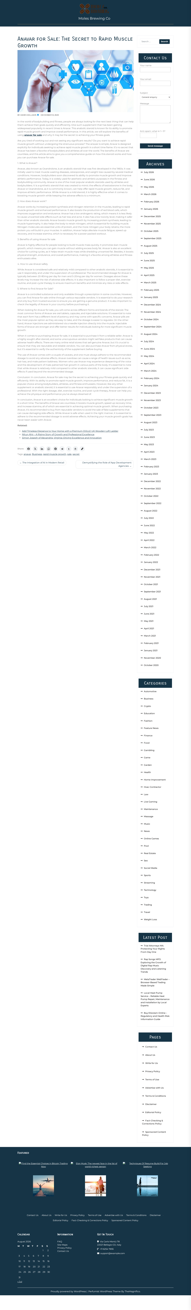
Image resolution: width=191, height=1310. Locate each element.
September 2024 (152, 326)
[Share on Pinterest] (55, 448)
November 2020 (152, 658)
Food (146, 742)
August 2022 (150, 510)
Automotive (150, 691)
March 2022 (150, 547)
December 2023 (152, 393)
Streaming (149, 882)
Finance (148, 735)
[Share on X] (35, 448)
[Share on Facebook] (28, 448)
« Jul (19, 1281)
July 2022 (149, 518)
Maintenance (151, 809)
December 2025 (152, 216)
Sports (147, 875)
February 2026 (151, 201)
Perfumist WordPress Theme (104, 1291)
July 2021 (148, 606)
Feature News (151, 728)
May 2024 (149, 356)
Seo (146, 860)
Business (37, 454)
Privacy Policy (152, 1071)
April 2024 (149, 363)
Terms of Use (152, 1079)
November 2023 (152, 400)
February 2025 (151, 290)
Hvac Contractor (152, 787)
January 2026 (151, 209)
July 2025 (149, 253)
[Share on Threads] (75, 448)
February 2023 (151, 466)
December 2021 (152, 569)
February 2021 (151, 643)
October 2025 (151, 231)
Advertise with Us (154, 1087)
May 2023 (149, 444)
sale (69, 454)
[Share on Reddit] (62, 448)
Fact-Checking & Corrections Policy (90, 1220)
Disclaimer (151, 1104)
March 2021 (150, 635)
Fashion (148, 720)
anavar (27, 454)
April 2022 (149, 540)
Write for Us (151, 1063)
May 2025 (149, 267)
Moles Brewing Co (94, 18)
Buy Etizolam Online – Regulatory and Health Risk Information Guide (155, 1016)
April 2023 (149, 451)
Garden (148, 765)
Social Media (150, 868)
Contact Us (151, 1046)
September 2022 (152, 503)
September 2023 (152, 415)
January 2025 (151, 297)
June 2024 (149, 348)
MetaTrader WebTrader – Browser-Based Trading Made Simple (155, 982)
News (147, 831)
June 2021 (149, 613)
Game (147, 757)
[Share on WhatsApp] (48, 448)
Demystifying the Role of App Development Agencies (107, 464)
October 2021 (151, 584)
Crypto (147, 706)
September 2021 (152, 591)
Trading (148, 904)
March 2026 (150, 194)
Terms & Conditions (155, 1096)
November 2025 (152, 223)
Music (147, 823)
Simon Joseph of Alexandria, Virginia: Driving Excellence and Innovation (62, 437)
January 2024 (151, 385)
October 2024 (151, 319)
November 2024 (152, 312)
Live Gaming (150, 801)
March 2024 (150, 370)
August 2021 (150, 599)
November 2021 (152, 577)
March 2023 (150, 459)
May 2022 (149, 532)
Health (147, 772)
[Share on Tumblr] (68, 448)
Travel (147, 912)
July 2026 (149, 172)
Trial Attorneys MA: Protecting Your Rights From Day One (153, 948)
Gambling (149, 750)
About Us (150, 1055)
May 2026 (149, 187)
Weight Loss (150, 919)
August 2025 (150, 245)
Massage (148, 816)
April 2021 (149, 628)
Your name (145, 65)
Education (149, 713)
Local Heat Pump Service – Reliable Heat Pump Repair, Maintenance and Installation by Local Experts (155, 999)
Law (146, 794)
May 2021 (149, 621)
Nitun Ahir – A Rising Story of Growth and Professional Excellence (58, 434)
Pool (146, 846)
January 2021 (151, 650)
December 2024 (152, 304)
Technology (150, 890)
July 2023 (149, 429)
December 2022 (152, 481)
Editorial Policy (153, 1112)
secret (76, 454)
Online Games (151, 838)
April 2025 (149, 275)
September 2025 (152, 238)
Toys (146, 897)
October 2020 (151, 665)
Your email (145, 79)
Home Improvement (155, 779)
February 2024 (151, 378)
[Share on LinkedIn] (42, 448)
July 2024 (149, 341)
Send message (155, 146)
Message (144, 103)
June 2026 (149, 179)
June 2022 (149, 525)
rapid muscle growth (54, 454)
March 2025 (150, 282)
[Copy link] (82, 448)
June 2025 (149, 260)
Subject (144, 93)
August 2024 (150, 334)
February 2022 (151, 555)
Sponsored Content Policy (124, 1220)
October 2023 (151, 407)
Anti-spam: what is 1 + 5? (152, 131)
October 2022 (151, 496)
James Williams (28, 115)
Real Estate (150, 853)
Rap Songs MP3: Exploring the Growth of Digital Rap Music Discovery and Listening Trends (153, 965)
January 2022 (151, 562)
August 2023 (150, 422)
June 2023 (149, 437)
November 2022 (152, 488)
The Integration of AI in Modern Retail (43, 462)
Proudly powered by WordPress (69, 1291)
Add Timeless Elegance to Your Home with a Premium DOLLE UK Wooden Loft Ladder (70, 431)
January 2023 (151, 474)
